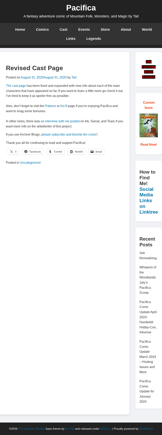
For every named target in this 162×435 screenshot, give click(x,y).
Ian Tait (69, 428)
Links (70, 38)
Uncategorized (30, 162)
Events (84, 29)
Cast (63, 29)
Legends (93, 38)
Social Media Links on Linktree (148, 200)
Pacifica (81, 7)
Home (20, 29)
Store (105, 29)
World (147, 29)
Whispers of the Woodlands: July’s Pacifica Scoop (147, 280)
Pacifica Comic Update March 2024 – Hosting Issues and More (147, 357)
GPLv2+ (105, 428)
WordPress (146, 428)
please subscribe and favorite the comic (69, 134)
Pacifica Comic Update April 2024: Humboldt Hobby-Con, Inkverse (148, 317)
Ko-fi (63, 106)
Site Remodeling (148, 255)
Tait (74, 77)
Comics (42, 29)
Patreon (50, 106)
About (126, 29)
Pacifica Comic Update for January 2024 (146, 391)
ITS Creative (26, 428)
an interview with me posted (60, 121)
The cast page (16, 85)
